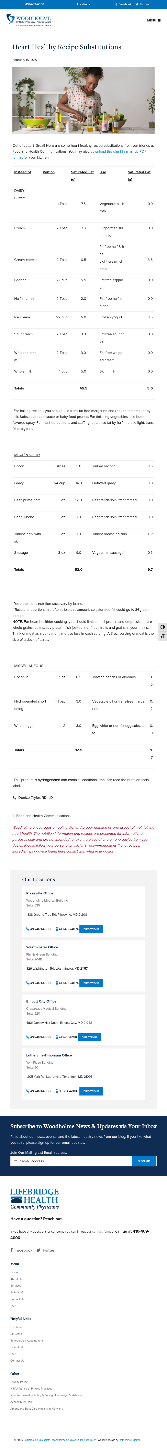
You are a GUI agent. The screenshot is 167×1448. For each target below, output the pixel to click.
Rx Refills (16, 1334)
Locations (83, 4)
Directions (91, 929)
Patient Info (17, 1292)
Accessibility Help (21, 1402)
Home (14, 1272)
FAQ (13, 1306)
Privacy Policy (18, 1382)
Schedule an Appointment (26, 1340)
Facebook (125, 4)
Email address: (55, 1152)
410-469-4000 (34, 4)
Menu (151, 20)
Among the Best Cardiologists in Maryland (36, 1409)
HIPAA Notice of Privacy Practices (31, 1388)
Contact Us (17, 1299)
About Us (16, 1279)
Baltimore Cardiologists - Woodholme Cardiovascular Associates (60, 1440)
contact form (101, 1231)
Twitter (144, 4)
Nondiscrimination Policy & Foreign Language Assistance (46, 1395)
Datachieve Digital (129, 1440)
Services (15, 1286)
